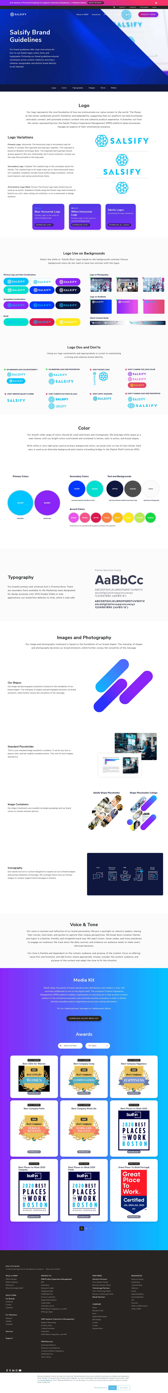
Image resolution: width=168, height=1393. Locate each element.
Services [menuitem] (9, 1331)
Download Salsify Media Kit (84, 1018)
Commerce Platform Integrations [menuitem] (52, 1351)
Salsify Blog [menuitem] (135, 1282)
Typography (77, 88)
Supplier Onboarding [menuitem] (48, 1323)
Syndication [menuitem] (45, 1285)
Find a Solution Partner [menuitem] (100, 1282)
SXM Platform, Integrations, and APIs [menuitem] (54, 1334)
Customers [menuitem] (144, 7)
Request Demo (148, 14)
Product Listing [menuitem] (46, 1326)
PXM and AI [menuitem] (10, 1285)
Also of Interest (13, 1266)
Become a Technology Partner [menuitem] (103, 1294)
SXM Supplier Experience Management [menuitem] (58, 1319)
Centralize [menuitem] (9, 1302)
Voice (103, 88)
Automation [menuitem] (45, 1331)
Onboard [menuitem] (9, 1318)
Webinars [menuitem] (134, 1288)
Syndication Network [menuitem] (48, 1345)
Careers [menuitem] (132, 7)
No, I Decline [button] (124, 1388)
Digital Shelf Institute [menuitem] (99, 1317)
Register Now (95, 3)
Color (64, 88)
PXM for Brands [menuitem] (11, 1279)
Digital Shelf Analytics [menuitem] (49, 1300)
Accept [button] (112, 1388)
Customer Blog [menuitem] (136, 1285)
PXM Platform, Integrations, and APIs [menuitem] (54, 1309)
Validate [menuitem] (8, 1321)
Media (113, 88)
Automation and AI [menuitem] (47, 1306)
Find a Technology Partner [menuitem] (101, 1291)
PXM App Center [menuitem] (47, 1312)
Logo (54, 88)
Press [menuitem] (94, 1314)
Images (92, 88)
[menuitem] (65, 1279)
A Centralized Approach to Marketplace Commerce (25, 1269)
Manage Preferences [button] (100, 1388)
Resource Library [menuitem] (137, 1279)
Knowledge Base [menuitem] (137, 1297)
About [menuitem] (94, 1308)
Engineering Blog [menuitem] (137, 1294)
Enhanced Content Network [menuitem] (50, 1348)
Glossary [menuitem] (134, 1303)
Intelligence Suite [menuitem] (47, 1291)
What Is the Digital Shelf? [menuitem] (14, 1288)
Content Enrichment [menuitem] (48, 1328)
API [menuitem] (132, 1300)
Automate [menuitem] (9, 1308)
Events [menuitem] (133, 1291)
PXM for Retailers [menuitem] (12, 1282)
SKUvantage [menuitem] (96, 1320)
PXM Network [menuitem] (47, 1342)
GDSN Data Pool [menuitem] (47, 1294)
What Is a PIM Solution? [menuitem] (139, 1306)
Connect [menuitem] (8, 1305)
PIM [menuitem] (42, 1282)
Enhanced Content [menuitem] (47, 1288)
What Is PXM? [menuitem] (12, 1276)
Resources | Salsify (53, 1269)
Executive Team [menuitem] (97, 1311)
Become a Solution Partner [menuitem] (101, 1285)
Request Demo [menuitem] (97, 1328)
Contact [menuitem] (122, 7)
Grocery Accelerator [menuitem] (48, 1297)
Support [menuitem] (9, 1338)
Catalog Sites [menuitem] (46, 1303)
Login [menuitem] (154, 7)
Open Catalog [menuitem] (46, 1357)
